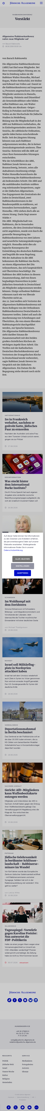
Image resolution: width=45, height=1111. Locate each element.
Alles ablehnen (22, 559)
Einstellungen (22, 566)
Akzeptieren (22, 573)
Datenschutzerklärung (13, 550)
